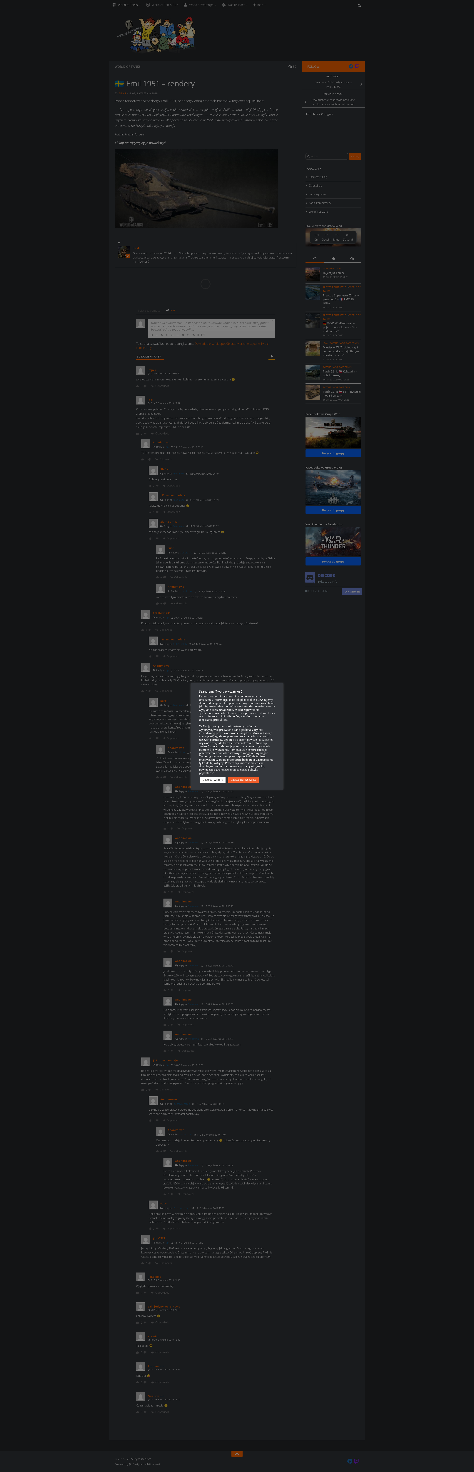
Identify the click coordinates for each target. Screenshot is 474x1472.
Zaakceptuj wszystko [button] (243, 779)
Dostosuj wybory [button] (213, 779)
